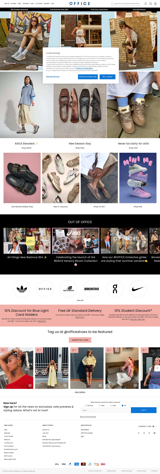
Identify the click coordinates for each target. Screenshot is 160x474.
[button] (157, 368)
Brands (46, 3)
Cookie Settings (126, 471)
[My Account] (144, 4)
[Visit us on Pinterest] (144, 432)
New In (6, 3)
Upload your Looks (80, 340)
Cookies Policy (111, 471)
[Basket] (154, 4)
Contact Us (8, 443)
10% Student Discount (19, 9)
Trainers (26, 3)
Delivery (7, 433)
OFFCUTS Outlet (87, 433)
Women (13, 3)
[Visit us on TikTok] (154, 432)
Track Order (8, 436)
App (82, 436)
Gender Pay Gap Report (51, 440)
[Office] (80, 3)
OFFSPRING (85, 430)
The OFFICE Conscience (51, 446)
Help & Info (8, 425)
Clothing (39, 3)
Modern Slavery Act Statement (54, 443)
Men (19, 3)
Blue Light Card (10, 459)
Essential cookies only (88, 77)
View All (80, 300)
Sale (52, 3)
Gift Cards (8, 456)
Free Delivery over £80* (59, 9)
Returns (7, 440)
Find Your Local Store (99, 9)
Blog (44, 436)
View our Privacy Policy (88, 417)
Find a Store (8, 446)
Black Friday (9, 453)
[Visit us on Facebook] (139, 432)
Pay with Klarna (139, 9)
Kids (32, 3)
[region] (81, 65)
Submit (144, 410)
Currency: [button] (144, 426)
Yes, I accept (107, 77)
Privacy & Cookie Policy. (84, 68)
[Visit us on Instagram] (149, 432)
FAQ (5, 430)
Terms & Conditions (95, 471)
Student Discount (10, 449)
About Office (48, 425)
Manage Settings (53, 77)
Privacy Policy (141, 471)
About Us (46, 430)
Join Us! (45, 433)
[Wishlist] (149, 4)
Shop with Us (86, 425)
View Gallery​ (80, 392)
